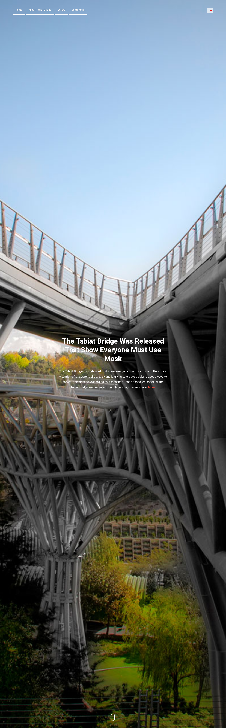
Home (19, 9)
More (151, 387)
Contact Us (78, 9)
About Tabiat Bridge (40, 9)
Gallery (61, 9)
